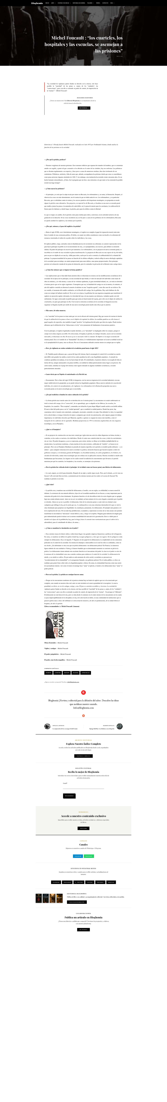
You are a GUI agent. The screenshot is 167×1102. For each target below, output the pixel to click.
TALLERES (89, 3)
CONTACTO (105, 3)
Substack (111, 882)
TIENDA (98, 3)
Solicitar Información (76, 902)
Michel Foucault (66, 606)
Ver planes (83, 828)
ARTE (52, 3)
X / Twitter (79, 882)
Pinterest (100, 882)
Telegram (75, 672)
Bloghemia (37, 3)
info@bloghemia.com (73, 682)
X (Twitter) (58, 672)
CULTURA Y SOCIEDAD (63, 3)
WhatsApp (66, 672)
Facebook (48, 672)
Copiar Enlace (86, 672)
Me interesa (83, 929)
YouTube (90, 882)
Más (111, 3)
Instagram (67, 882)
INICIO (47, 3)
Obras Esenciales (50, 643)
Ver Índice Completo (83, 756)
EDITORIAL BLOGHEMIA (79, 3)
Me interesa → (84, 108)
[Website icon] (83, 715)
